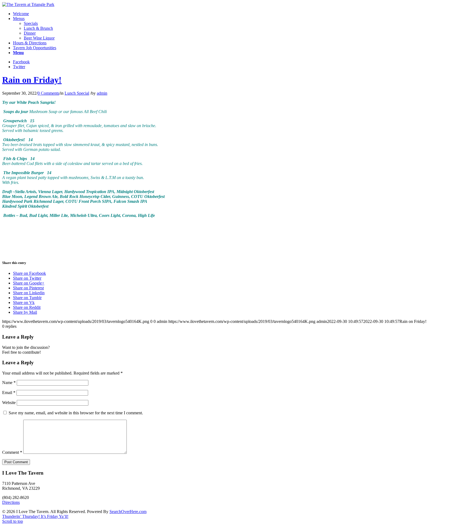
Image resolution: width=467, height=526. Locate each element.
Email (8, 392)
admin (102, 93)
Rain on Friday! (32, 80)
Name (9, 382)
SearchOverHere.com (127, 511)
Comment (12, 452)
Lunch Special (77, 93)
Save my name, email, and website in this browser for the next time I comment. (76, 413)
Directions (11, 502)
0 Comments (48, 93)
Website (9, 402)
